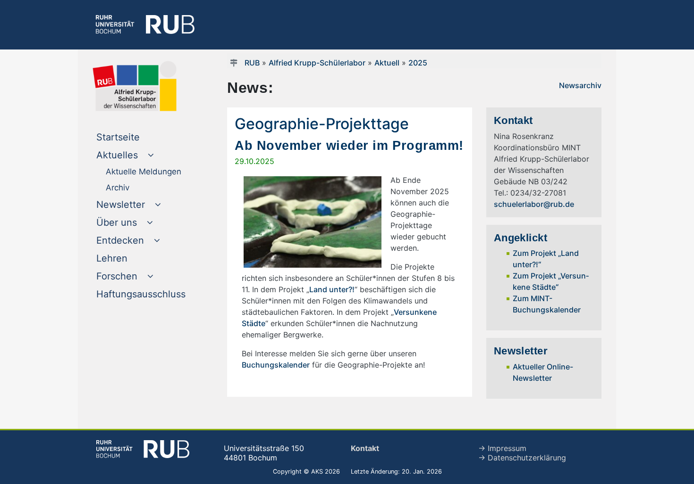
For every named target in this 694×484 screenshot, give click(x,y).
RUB (252, 62)
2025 (417, 62)
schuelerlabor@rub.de (534, 204)
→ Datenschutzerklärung (522, 457)
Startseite (137, 137)
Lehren (131, 258)
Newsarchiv (580, 85)
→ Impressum (502, 448)
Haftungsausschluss (147, 294)
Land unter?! (332, 289)
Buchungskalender (276, 364)
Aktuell (386, 62)
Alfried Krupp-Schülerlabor (317, 62)
